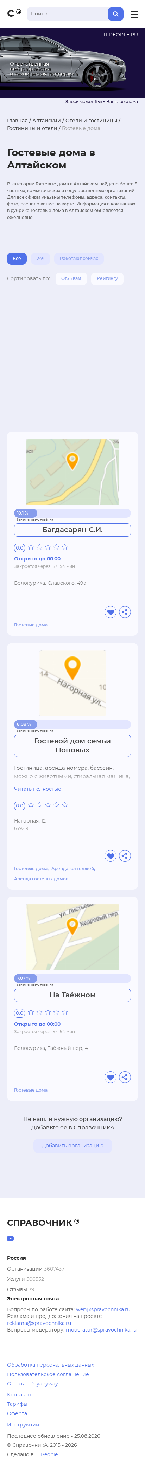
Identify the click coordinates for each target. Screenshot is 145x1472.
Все (17, 258)
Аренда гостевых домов (41, 879)
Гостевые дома (31, 625)
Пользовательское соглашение (48, 1374)
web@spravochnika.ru (103, 1309)
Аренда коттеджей (72, 869)
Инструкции (23, 1425)
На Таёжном (73, 995)
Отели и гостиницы (91, 120)
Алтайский (46, 120)
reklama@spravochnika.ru (39, 1323)
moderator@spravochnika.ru (101, 1330)
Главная (17, 120)
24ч (40, 258)
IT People (46, 1454)
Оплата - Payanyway (32, 1384)
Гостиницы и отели (32, 128)
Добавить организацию (72, 1145)
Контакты (19, 1394)
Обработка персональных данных (50, 1365)
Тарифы (17, 1404)
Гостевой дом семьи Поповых (72, 746)
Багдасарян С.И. (72, 530)
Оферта (17, 1413)
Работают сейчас (79, 258)
